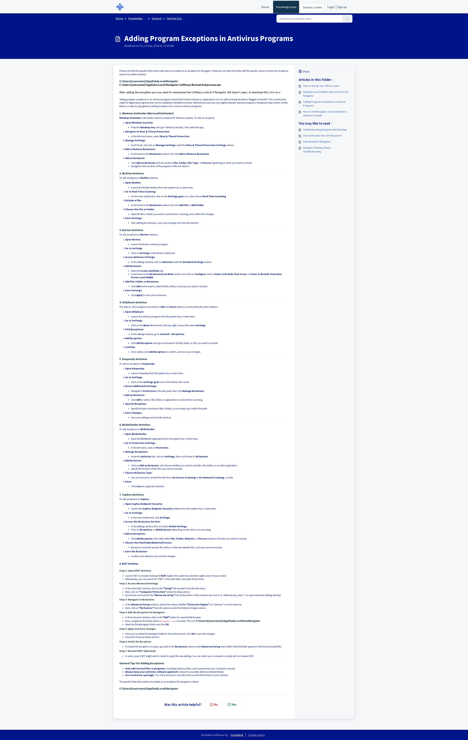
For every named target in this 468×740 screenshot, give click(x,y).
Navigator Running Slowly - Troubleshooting (317, 149)
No (216, 704)
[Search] (347, 19)
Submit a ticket (312, 7)
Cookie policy (256, 735)
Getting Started (177, 18)
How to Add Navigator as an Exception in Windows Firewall (325, 113)
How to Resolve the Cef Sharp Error (322, 135)
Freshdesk (237, 735)
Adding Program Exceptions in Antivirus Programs (324, 103)
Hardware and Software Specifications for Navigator (326, 93)
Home (265, 7)
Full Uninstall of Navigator (317, 141)
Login (331, 7)
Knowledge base (286, 7)
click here (274, 92)
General (157, 18)
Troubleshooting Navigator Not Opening (324, 129)
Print (306, 71)
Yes (234, 704)
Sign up (342, 7)
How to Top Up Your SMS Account (321, 85)
